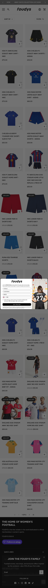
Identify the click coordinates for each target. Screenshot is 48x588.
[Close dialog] (46, 280)
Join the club (16, 304)
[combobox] (4, 297)
